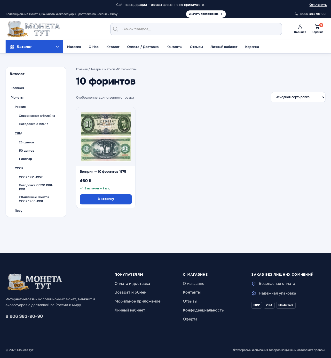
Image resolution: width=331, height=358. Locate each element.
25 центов (26, 142)
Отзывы (196, 47)
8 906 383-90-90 (24, 316)
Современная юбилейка (37, 116)
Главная (17, 88)
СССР (19, 168)
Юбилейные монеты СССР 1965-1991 (34, 199)
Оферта (190, 319)
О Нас (94, 47)
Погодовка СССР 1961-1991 (36, 187)
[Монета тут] (33, 29)
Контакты (174, 47)
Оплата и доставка (132, 283)
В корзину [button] (106, 199)
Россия (20, 107)
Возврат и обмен (130, 292)
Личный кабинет (224, 47)
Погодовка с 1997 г (33, 124)
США (18, 133)
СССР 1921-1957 (31, 177)
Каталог (112, 47)
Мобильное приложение (137, 301)
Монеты (17, 97)
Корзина (252, 47)
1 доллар (25, 159)
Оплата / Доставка (143, 47)
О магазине (193, 283)
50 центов (26, 151)
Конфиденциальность (203, 310)
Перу (18, 211)
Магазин (74, 47)
